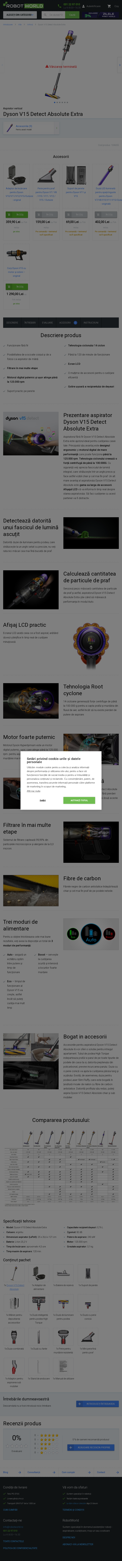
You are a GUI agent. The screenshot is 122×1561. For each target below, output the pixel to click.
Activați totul (79, 800)
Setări (43, 800)
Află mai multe (33, 791)
